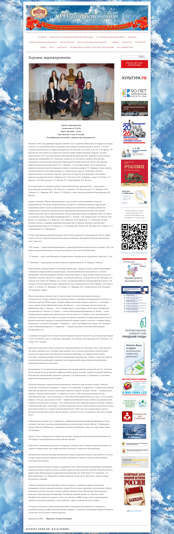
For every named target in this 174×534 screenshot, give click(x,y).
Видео (43, 47)
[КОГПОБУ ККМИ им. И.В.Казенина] (87, 19)
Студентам (140, 42)
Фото (51, 47)
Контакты (62, 47)
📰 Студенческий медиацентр (110, 37)
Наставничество (125, 47)
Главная (41, 37)
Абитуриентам (67, 42)
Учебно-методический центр (43, 42)
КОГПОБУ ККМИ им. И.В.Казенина (48, 529)
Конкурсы (127, 42)
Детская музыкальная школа (92, 42)
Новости (132, 37)
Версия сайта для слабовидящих (134, 63)
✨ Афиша (114, 42)
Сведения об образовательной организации (71, 37)
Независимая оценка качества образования (92, 47)
